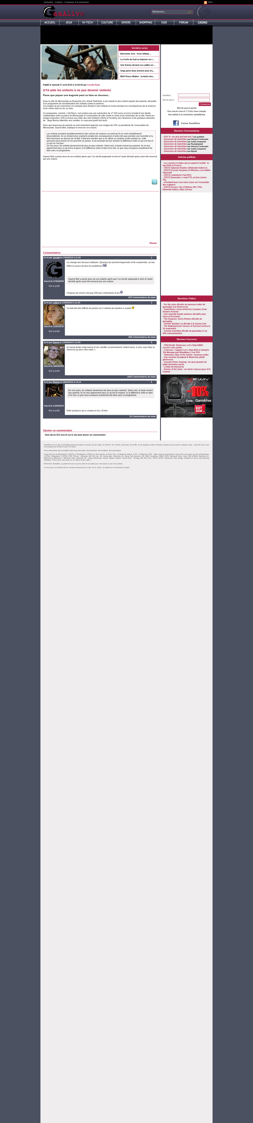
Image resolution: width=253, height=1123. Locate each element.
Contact (59, 2)
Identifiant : (167, 95)
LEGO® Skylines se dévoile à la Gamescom (185, 324)
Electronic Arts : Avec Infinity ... (135, 54)
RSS (210, 2)
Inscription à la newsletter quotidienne (186, 114)
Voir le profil (54, 286)
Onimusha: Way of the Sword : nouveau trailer (186, 355)
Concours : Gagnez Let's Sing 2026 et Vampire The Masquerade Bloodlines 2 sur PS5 (186, 351)
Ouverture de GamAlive (175, 139)
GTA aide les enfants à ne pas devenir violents (77, 90)
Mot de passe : (169, 100)
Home (153, 243)
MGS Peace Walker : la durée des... (137, 76)
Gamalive (48, 2)
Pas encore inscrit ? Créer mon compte (186, 111)
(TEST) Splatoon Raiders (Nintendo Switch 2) (185, 168)
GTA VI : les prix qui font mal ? (178, 137)
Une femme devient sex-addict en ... (137, 65)
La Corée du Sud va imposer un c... (137, 59)
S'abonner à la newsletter (76, 2)
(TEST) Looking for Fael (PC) (177, 175)
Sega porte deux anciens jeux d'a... (137, 71)
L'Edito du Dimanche (174, 367)
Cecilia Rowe (93, 85)
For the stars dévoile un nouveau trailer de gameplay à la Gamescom (184, 305)
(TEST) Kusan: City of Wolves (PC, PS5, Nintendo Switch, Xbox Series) (182, 188)
